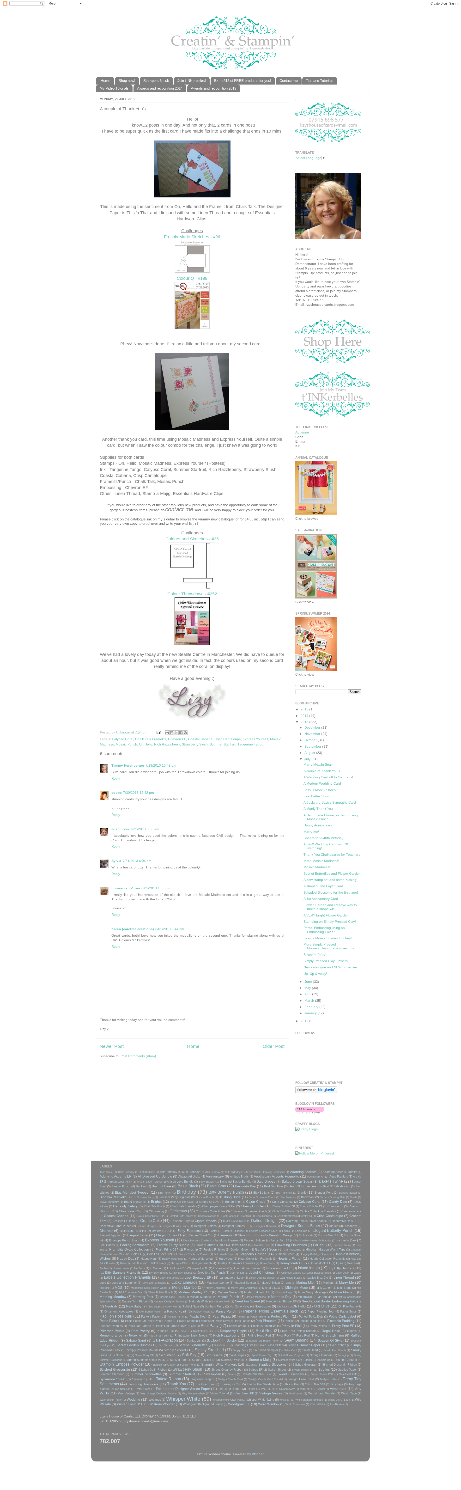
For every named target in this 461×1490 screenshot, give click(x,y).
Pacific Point (176, 1311)
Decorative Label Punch (115, 1226)
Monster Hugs (283, 1292)
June (308, 981)
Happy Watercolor (172, 1258)
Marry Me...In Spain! (318, 764)
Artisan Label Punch (120, 1181)
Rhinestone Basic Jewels (191, 1335)
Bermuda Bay (245, 1186)
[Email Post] (158, 732)
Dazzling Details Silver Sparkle (306, 1221)
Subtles (324, 1369)
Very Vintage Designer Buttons (158, 1393)
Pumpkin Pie (165, 1331)
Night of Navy (191, 1306)
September (313, 746)
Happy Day (125, 1258)
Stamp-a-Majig (260, 1360)
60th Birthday (191, 1172)
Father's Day (346, 1240)
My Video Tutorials (114, 88)
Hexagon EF (178, 1263)
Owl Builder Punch (150, 1311)
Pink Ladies (242, 1321)
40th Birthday (168, 1172)
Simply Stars (240, 1350)
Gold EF (136, 1254)
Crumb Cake (151, 1220)
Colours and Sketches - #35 (192, 539)
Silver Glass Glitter (270, 1345)
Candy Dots (338, 1201)
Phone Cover (222, 1320)
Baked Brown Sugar (297, 1181)
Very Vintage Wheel (193, 1393)
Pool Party (209, 1325)
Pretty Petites (318, 1326)
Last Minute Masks (291, 1277)
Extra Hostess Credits (196, 1240)
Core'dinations (286, 1216)
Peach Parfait (176, 1316)
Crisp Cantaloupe (227, 739)
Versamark (338, 1389)
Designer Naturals (265, 1226)
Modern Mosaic (228, 1292)
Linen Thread (344, 1277)
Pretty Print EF (343, 1326)
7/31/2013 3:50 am (144, 829)
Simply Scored (175, 1350)
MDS (118, 1287)
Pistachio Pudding (340, 1321)
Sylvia (116, 861)
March (309, 1000)
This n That (292, 1384)
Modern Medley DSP (194, 1292)
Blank (301, 1192)
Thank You (176, 1384)
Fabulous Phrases (226, 1240)
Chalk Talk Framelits (150, 739)
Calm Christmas (282, 1201)
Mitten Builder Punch (160, 1292)
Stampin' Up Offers (163, 1364)
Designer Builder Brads (175, 1226)
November (312, 734)
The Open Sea (205, 1384)
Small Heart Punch (334, 1350)
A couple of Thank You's (321, 771)
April (308, 994)
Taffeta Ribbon (168, 1379)
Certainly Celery (125, 1206)
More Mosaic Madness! (321, 861)
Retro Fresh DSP (159, 1335)
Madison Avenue (218, 1282)
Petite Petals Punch (159, 1321)
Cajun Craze (255, 1201)
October (311, 740)
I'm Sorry (139, 1268)
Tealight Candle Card (230, 1379)
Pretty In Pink (291, 1326)
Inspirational (221, 1268)
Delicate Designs (147, 1226)
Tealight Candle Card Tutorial (265, 1379)
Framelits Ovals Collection (129, 1249)
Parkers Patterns (152, 1316)
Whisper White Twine (260, 1399)
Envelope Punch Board (124, 1240)
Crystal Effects (206, 1221)
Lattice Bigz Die (317, 1277)
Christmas (178, 1211)
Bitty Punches (283, 1192)
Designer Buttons (205, 1226)
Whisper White (183, 1399)
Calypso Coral (122, 739)
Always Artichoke (189, 1176)
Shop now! (127, 81)
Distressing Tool (130, 1231)
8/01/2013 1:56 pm (155, 888)
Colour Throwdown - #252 (192, 594)
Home (105, 81)
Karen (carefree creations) (132, 929)
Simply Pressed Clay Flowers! (326, 961)
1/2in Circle (106, 1172)
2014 (305, 716)
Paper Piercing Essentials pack (270, 1311)
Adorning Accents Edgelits (340, 1172)
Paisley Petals (201, 1311)
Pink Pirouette (266, 1321)
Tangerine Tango (250, 744)
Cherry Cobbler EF (284, 1206)
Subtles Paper (347, 1369)
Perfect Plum (281, 1316)
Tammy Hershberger (127, 765)
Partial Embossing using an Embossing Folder (324, 930)
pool (193, 1326)
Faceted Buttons (254, 1240)
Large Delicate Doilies (261, 1277)
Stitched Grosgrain (305, 1364)
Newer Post (112, 1046)
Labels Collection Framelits (127, 1277)
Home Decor (267, 1263)
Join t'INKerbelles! (191, 81)
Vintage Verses (270, 1393)
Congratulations (207, 1216)
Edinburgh (301, 1230)
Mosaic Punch (126, 744)
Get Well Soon (266, 1249)
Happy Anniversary (317, 825)
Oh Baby (282, 1306)
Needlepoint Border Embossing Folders (331, 1301)
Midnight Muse (296, 1287)
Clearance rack (351, 1211)
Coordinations (264, 1216)
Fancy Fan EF (280, 1240)
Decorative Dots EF (344, 1221)
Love (103, 1282)
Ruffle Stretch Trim (329, 1335)
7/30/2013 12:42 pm (138, 792)
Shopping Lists (243, 1345)
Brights (156, 1201)
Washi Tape (349, 1393)
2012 (305, 1021)
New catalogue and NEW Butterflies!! (331, 967)
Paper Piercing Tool (321, 1311)
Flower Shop (238, 1245)
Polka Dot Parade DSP (171, 1326)
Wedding (133, 1399)
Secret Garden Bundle (133, 1345)
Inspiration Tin (200, 1268)
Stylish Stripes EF (302, 1369)
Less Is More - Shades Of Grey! (327, 938)
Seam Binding (296, 1340)
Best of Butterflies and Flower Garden (332, 873)
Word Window (268, 1404)
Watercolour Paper (111, 1399)
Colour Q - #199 (192, 278)
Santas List (194, 1340)
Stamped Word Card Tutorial (295, 1359)
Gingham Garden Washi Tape (325, 1249)
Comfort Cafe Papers (181, 1216)
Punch (183, 1331)
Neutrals (111, 1306)
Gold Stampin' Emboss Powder (191, 1254)
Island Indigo (309, 1268)
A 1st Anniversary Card (320, 899)
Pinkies (289, 1321)
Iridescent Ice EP (278, 1268)
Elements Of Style (231, 1235)
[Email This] (167, 732)
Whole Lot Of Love (339, 1399)
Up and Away (287, 1388)
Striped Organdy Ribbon (227, 1369)
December (312, 727)
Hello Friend (138, 1263)
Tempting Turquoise (143, 1384)
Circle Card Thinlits (283, 1211)
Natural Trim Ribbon (135, 1301)
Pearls (241, 1316)
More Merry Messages (313, 1292)
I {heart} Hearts (346, 1263)
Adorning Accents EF (115, 1176)
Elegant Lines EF (169, 1235)
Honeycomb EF (291, 1263)
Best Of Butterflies (302, 1186)
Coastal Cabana (200, 739)
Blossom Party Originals (174, 1197)
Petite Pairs (108, 1321)
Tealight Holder (328, 1379)
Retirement (136, 1335)
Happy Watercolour (201, 1258)
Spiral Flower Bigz (262, 1355)
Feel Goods (107, 1245)
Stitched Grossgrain (115, 1369)
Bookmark (307, 1197)
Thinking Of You (230, 1384)
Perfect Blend (258, 1316)
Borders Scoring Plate (332, 1197)
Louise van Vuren (125, 888)
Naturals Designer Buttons (169, 1301)
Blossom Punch (204, 1197)
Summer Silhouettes (146, 1374)
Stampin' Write (188, 1364)
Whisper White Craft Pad (227, 1399)
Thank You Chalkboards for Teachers (331, 854)
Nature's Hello (222, 1301)
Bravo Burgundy (109, 1201)
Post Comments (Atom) (138, 1056)
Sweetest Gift (348, 1374)
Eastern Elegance (233, 1230)
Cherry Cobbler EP (311, 1206)
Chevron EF (177, 739)
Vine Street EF (244, 1393)
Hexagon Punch (201, 1263)
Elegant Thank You (200, 1235)
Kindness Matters (291, 1272)
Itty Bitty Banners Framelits (120, 1272)
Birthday (186, 1192)
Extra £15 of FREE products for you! (242, 81)
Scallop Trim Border (222, 1340)
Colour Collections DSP (150, 1216)
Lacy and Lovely (169, 1277)
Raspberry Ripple (233, 1331)
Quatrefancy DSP (203, 1331)
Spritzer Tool (178, 1360)
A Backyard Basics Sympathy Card (329, 802)
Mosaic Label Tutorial (172, 1296)
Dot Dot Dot (154, 1230)
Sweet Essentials (291, 1374)
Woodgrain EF (239, 1404)
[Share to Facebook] (180, 732)
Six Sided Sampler (265, 1350)
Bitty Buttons (261, 1192)
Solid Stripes (237, 1355)
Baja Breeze (266, 1181)
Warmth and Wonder (322, 1393)
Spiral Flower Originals (291, 1355)
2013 (305, 722)
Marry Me (346, 1282)
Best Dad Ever (273, 1186)
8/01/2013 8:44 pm (169, 929)
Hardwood (226, 1258)
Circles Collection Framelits (318, 1211)
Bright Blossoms (135, 1201)
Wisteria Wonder (162, 1404)
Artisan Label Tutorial (149, 1181)
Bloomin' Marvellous (115, 1197)
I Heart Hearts (121, 1268)
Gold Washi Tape (224, 1254)
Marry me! (311, 832)
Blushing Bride (230, 1197)
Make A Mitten (270, 1282)
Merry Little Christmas (244, 1287)
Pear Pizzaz (221, 1316)
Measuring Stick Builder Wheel (149, 1287)
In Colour (156, 1268)
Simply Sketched (209, 1350)
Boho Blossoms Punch (262, 1197)
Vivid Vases (296, 1393)
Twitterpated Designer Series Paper (183, 1389)
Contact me (288, 81)
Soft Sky (189, 1355)
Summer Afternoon (112, 1374)
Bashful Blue (161, 1186)
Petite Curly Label (342, 1316)
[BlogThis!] (171, 732)
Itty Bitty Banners (341, 1268)
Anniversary (215, 1176)
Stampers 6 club (156, 81)
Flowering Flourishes (291, 1245)
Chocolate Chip (130, 1211)
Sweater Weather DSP (257, 1374)
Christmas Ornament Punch (248, 1211)
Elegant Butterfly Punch (333, 1230)
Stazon (249, 1364)
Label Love (342, 1272)
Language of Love (231, 1277)
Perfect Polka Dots (311, 1316)
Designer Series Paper (300, 1225)
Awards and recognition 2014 (159, 88)
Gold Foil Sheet (157, 1254)
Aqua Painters (338, 1176)
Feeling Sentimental (135, 1245)
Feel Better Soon (316, 796)
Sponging (343, 1355)
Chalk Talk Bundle (154, 1206)
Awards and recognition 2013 (213, 88)
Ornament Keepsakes (118, 1311)
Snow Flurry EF (144, 1355)
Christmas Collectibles (210, 1211)
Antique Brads (239, 1176)
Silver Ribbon (337, 1345)
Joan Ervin (120, 829)
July (307, 759)
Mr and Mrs (324, 1297)
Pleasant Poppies (111, 1326)
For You (319, 1245)
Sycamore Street (112, 1379)
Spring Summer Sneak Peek (146, 1360)
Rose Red (303, 1335)
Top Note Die (122, 1388)
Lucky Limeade (184, 1282)
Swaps (232, 1374)
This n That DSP (315, 1384)
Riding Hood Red (259, 1335)
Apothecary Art (315, 1176)
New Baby (133, 1306)
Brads (353, 1197)
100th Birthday (126, 1172)
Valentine (306, 1389)
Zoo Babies (317, 1404)
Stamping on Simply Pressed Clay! (329, 921)
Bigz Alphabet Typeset (132, 1192)
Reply (115, 778)
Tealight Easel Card (301, 1379)
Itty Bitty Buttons (158, 1272)
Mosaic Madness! (316, 867)
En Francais (306, 1235)
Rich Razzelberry (167, 744)
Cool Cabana (229, 1216)
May (308, 988)
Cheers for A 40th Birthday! (323, 838)
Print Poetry (140, 1331)
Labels (357, 1272)
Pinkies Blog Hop (311, 1321)
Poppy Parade (236, 1326)
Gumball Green (285, 1254)
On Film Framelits (350, 1306)
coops (116, 792)
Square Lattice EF (203, 1360)
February (311, 1007)
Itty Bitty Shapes (183, 1272)
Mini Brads (344, 1287)
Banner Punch (121, 1186)
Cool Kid (246, 1216)
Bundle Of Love (209, 1201)
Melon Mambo (184, 1287)
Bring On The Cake (182, 1201)
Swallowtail (212, 1374)
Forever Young (342, 1245)
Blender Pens (324, 1192)
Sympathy (139, 1379)
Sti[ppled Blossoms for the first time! (330, 892)
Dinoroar (106, 1231)
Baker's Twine (331, 1181)
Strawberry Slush (195, 744)
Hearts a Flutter (290, 1258)
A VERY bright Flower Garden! (326, 915)
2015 (305, 709)
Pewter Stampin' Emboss (193, 1321)
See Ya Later (166, 1345)
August (310, 753)
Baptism (141, 1186)
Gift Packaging (292, 1249)
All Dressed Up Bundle (155, 1176)
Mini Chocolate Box (130, 1292)
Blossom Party (145, 1197)
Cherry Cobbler (252, 1206)
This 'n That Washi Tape (263, 1384)
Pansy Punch (226, 1311)
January (311, 1013)
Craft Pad (306, 1216)
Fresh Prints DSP (167, 1249)
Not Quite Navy (239, 1306)
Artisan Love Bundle (180, 1181)
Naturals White (198, 1301)
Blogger (257, 1454)
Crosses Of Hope (124, 1221)
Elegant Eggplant (111, 1235)
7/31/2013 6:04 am (137, 861)
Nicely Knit (170, 1306)
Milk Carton (324, 1287)
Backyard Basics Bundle (235, 1181)
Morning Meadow (113, 1297)
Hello (123, 1263)
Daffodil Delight (264, 1220)
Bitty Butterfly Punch (226, 1192)
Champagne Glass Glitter (218, 1206)
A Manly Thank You (318, 809)
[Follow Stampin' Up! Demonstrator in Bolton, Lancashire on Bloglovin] (316, 1092)
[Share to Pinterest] (185, 732)
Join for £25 (237, 1272)
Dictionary (350, 1226)
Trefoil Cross (143, 1388)
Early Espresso (188, 1231)
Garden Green (239, 1249)
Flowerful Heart (261, 1245)
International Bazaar (247, 1268)
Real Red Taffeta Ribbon (299, 1331)
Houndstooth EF (320, 1263)
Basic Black (188, 1186)
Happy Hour (149, 1258)
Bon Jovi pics (288, 1197)
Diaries (333, 1226)
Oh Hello (145, 744)
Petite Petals (133, 1321)
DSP (169, 1230)
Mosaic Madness (201, 1297)
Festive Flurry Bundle (173, 1245)
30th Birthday (147, 1172)
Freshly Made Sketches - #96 (192, 236)
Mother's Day (281, 1297)
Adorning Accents (303, 1172)
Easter (213, 1230)
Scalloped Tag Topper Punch (262, 1340)
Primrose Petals (112, 1331)
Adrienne (302, 432)
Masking (104, 1287)
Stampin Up (323, 1359)
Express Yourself (255, 739)
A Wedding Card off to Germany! (328, 777)
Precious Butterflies (263, 1326)
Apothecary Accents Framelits (276, 1176)
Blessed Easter (348, 1192)
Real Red (264, 1330)
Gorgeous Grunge (252, 1254)
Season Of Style (330, 1340)
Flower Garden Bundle (210, 1245)
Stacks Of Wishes (232, 1360)
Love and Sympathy (154, 1282)
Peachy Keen (198, 1316)
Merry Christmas (216, 1287)
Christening (156, 1211)
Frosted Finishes (214, 1249)
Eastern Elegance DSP (263, 1230)
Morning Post (143, 1297)
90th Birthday (233, 1172)
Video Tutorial (219, 1393)
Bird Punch (164, 1192)
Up (272, 1388)
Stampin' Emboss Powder (122, 1364)
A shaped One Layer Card (323, 886)
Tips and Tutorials (319, 81)
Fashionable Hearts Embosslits (312, 1240)
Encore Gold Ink (328, 1235)
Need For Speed (247, 1301)
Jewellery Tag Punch (211, 1272)
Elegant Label (137, 1235)
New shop (154, 1306)
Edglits (286, 1230)
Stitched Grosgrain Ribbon (339, 1364)
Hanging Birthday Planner (315, 1254)
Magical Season (245, 1282)
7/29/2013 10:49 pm (161, 765)
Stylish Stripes (277, 1369)
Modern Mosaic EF (257, 1292)
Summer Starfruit (223, 744)
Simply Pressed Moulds (142, 1350)
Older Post (274, 1046)
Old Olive (322, 1306)
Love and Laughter (124, 1282)
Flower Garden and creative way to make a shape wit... (330, 907)
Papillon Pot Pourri (116, 1316)
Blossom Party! (314, 955)
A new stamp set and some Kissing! (330, 880)
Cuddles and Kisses (234, 1221)
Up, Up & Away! (315, 974)
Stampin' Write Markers (219, 1364)
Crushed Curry (180, 1221)
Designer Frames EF (235, 1226)
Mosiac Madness (256, 1296)
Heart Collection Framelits (255, 1258)
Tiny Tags (336, 1384)
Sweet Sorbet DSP (322, 1374)
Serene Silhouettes (193, 1345)
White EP (284, 1399)
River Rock (283, 1335)
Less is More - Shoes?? (321, 790)
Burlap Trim (233, 1201)
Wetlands (155, 1399)
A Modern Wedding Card (322, 783)
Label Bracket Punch (318, 1272)
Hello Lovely (158, 1263)
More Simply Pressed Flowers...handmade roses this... (330, 946)
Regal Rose (331, 1331)
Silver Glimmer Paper (304, 1345)
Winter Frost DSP (130, 1404)
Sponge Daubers (321, 1355)
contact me (179, 509)
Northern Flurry (214, 1306)
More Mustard (345, 1292)
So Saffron (167, 1355)
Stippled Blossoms (272, 1364)
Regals (352, 1331)
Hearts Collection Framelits (327, 1258)
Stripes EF (255, 1369)
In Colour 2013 (177, 1268)
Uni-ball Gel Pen (256, 1388)
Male (288, 1282)
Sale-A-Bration (165, 1340)
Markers (328, 1282)
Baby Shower (206, 1181)
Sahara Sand (136, 1340)
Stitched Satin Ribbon (153, 1369)
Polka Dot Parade (139, 1326)
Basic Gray (216, 1186)
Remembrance (111, 1335)
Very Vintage (126, 1393)
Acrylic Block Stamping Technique (265, 1172)
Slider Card (290, 1350)
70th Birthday (212, 1172)
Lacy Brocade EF (197, 1277)
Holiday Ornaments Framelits (236, 1263)
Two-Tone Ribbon (230, 1389)
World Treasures (295, 1404)
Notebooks (263, 1306)
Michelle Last (271, 1287)
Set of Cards (221, 1345)
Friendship (191, 1249)
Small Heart (310, 1350)
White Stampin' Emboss (309, 1399)
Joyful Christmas (261, 1272)
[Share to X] (176, 732)
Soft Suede (214, 1355)
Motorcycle (305, 1297)
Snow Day (123, 1355)
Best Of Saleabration (336, 1186)
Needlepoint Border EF (281, 1301)
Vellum (321, 1388)
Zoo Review (337, 1404)
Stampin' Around (346, 1360)
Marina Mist (305, 1282)
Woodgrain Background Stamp (203, 1404)
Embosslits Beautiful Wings (272, 1235)
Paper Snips (348, 1311)
